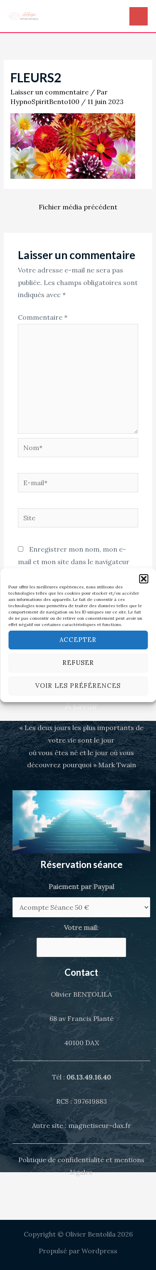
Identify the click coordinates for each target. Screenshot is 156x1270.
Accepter (78, 640)
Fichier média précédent (78, 207)
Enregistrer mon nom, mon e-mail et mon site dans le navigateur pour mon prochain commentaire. (73, 561)
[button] (143, 579)
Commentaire (42, 317)
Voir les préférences (78, 686)
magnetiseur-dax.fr (99, 1125)
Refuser (78, 663)
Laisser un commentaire (49, 92)
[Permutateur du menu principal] (138, 16)
